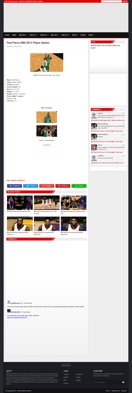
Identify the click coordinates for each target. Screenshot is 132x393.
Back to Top (66, 365)
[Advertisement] (41, 17)
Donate (66, 383)
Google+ (48, 186)
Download (46, 145)
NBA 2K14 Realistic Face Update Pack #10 (73, 212)
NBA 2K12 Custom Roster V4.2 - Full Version (45, 212)
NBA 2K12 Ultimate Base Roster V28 (18, 211)
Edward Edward (103, 124)
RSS (65, 380)
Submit (66, 377)
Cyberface (14, 180)
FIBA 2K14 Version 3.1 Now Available (104, 131)
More (91, 35)
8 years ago (119, 131)
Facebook (16, 186)
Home (108, 391)
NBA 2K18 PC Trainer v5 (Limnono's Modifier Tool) (108, 163)
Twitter (32, 186)
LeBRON (100, 156)
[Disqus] (46, 269)
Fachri (100, 145)
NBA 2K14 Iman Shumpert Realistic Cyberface (72, 233)
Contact (66, 374)
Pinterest (64, 186)
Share (81, 186)
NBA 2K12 (21, 180)
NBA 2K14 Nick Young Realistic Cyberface (44, 233)
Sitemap (123, 391)
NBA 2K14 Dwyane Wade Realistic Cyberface (17, 233)
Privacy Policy (115, 391)
